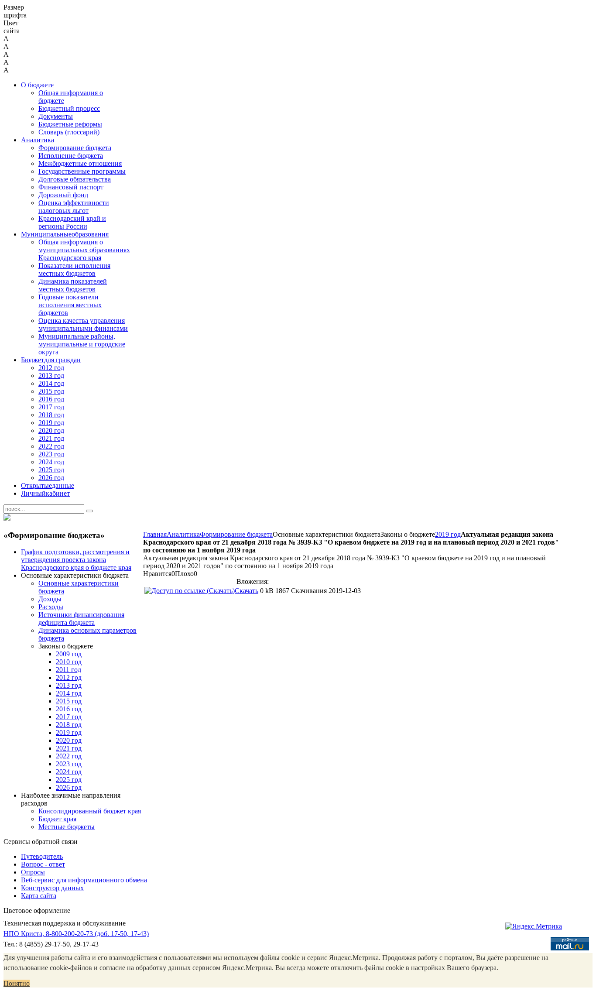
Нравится (157, 573)
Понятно (16, 983)
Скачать (246, 590)
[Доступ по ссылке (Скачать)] (189, 590)
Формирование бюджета (236, 534)
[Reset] (89, 511)
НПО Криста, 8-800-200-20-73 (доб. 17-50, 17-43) (76, 933)
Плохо (184, 573)
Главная (155, 534)
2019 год (448, 534)
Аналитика (183, 534)
